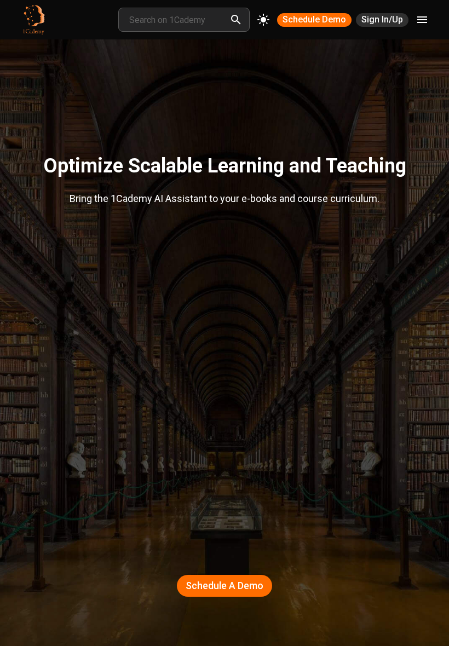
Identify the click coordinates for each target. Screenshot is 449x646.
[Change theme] (263, 19)
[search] (236, 19)
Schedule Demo (314, 19)
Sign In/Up (382, 19)
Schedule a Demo (224, 585)
